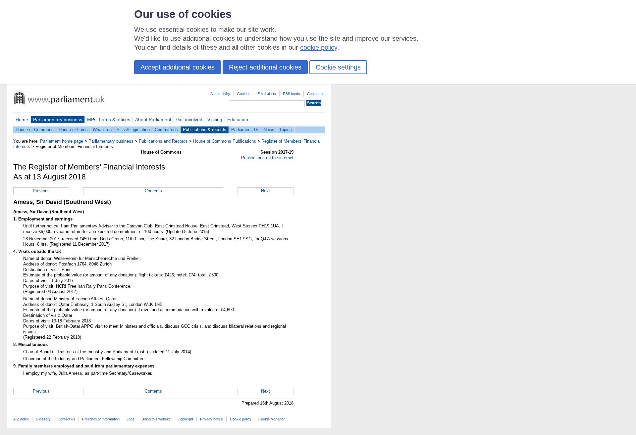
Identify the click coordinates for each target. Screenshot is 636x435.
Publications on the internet (267, 157)
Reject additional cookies (265, 67)
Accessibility (220, 94)
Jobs (130, 419)
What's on (102, 129)
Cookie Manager (271, 419)
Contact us (316, 94)
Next (265, 190)
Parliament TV (245, 129)
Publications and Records (163, 141)
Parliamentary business (57, 119)
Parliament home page (61, 141)
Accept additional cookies (177, 67)
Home (22, 119)
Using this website (156, 419)
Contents (153, 190)
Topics (285, 129)
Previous (41, 190)
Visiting (214, 119)
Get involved (189, 119)
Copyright (185, 419)
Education (237, 119)
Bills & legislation (133, 129)
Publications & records (204, 129)
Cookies (243, 94)
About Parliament (153, 119)
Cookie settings (338, 67)
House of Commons (35, 129)
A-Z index (21, 419)
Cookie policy (240, 419)
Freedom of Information (101, 419)
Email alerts (266, 94)
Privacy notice (211, 419)
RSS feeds (291, 94)
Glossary (43, 419)
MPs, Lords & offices (108, 119)
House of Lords (73, 129)
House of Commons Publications (224, 141)
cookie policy (318, 47)
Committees (166, 129)
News (269, 129)
